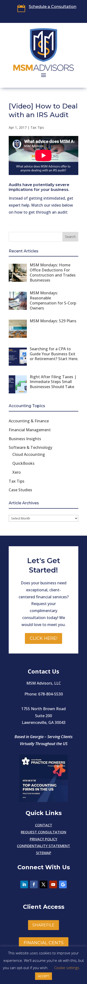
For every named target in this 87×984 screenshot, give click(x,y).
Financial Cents (44, 942)
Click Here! (43, 638)
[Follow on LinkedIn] (24, 884)
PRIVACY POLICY (43, 838)
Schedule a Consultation (52, 6)
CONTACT (43, 824)
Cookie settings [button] (66, 967)
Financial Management (30, 429)
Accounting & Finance (29, 421)
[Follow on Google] (63, 884)
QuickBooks (23, 463)
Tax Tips (37, 127)
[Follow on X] (43, 884)
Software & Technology (30, 447)
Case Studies (20, 489)
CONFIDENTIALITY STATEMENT (43, 845)
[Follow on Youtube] (53, 884)
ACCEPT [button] (43, 976)
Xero (16, 472)
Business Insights (25, 438)
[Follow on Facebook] (34, 884)
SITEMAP (43, 852)
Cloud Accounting (28, 454)
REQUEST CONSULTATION (43, 831)
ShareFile (43, 925)
